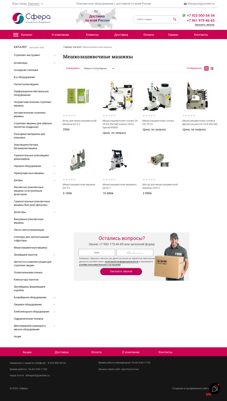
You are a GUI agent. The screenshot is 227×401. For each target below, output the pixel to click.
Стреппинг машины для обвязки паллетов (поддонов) (33, 125)
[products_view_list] (212, 68)
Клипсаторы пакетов (26, 279)
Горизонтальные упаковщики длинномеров (31, 157)
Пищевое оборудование (28, 304)
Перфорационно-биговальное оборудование (31, 93)
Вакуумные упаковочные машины (28, 221)
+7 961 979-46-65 (201, 20)
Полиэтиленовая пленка (28, 272)
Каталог (26, 34)
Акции (17, 336)
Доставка (121, 34)
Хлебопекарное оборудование (31, 311)
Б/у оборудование (24, 77)
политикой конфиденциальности (121, 261)
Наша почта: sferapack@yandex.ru (30, 375)
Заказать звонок (205, 24)
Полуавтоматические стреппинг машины (32, 104)
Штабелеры (20, 63)
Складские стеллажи (26, 70)
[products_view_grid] (206, 68)
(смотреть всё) (36, 47)
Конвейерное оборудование (30, 297)
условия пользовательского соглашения (100, 264)
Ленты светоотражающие (29, 229)
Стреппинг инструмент (27, 55)
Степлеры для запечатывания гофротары (31, 239)
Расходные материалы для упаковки (29, 136)
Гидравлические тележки (28, 318)
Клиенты (92, 34)
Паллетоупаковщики (26, 84)
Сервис (173, 34)
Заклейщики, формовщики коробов (29, 288)
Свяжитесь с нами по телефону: (28, 363)
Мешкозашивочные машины (30, 247)
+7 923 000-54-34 (200, 15)
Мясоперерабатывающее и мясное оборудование (30, 327)
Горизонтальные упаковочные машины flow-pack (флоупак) (32, 203)
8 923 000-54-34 (57, 363)
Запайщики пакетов (25, 254)
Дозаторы (20, 212)
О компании (60, 34)
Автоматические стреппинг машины (30, 114)
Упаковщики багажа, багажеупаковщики (26, 146)
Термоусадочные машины (29, 173)
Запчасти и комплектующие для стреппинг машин (32, 263)
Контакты (201, 34)
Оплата (148, 34)
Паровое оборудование (27, 166)
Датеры (18, 180)
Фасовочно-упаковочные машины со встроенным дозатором (28, 191)
